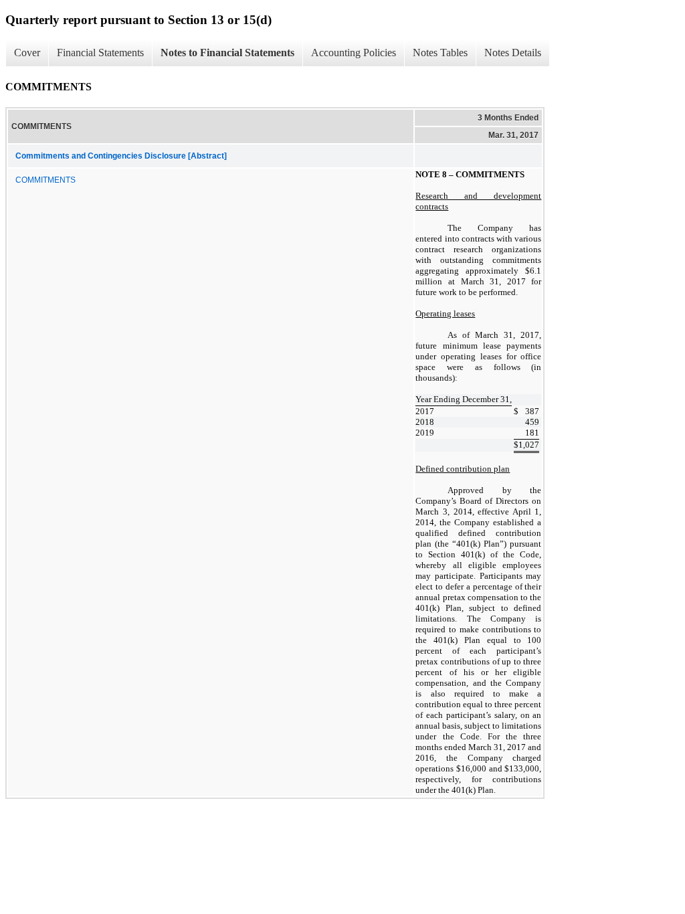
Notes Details (512, 52)
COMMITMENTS (45, 180)
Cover (27, 52)
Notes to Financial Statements (227, 52)
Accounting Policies (353, 52)
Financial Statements (100, 52)
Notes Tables (440, 52)
